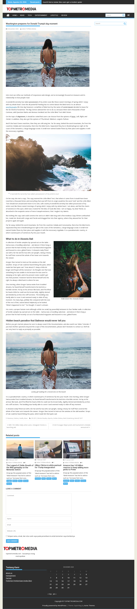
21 (51, 584)
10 (68, 578)
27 (86, 584)
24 (68, 584)
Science (83, 480)
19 (80, 581)
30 (62, 588)
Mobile (15, 481)
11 (74, 578)
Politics (49, 478)
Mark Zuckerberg (68, 418)
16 (62, 581)
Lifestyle (54, 15)
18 (74, 581)
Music (26, 418)
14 (51, 581)
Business (10, 418)
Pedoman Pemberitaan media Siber (19, 581)
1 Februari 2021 (41, 460)
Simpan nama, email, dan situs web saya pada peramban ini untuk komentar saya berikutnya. (41, 536)
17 (68, 581)
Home (15, 15)
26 (80, 584)
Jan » (54, 594)
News (22, 15)
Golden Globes (57, 418)
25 (74, 584)
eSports (50, 418)
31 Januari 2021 (69, 460)
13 (86, 578)
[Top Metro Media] (8, 15)
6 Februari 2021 (13, 460)
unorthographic (11, 107)
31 (68, 588)
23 (62, 584)
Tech (30, 15)
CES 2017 (34, 418)
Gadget (9, 481)
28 (51, 588)
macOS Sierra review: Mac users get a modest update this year (66, 2)
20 (86, 581)
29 (57, 588)
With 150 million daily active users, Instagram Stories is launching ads (26, 426)
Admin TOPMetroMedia (29, 29)
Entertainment (41, 15)
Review (64, 15)
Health (21, 418)
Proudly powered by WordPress (54, 605)
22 (57, 584)
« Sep (50, 594)
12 (80, 578)
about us (9, 573)
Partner (9, 578)
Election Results (42, 418)
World (54, 478)
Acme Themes (89, 605)
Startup (9, 483)
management (11, 575)
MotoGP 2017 (78, 418)
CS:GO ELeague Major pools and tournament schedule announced (71, 426)
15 (57, 581)
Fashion (16, 418)
